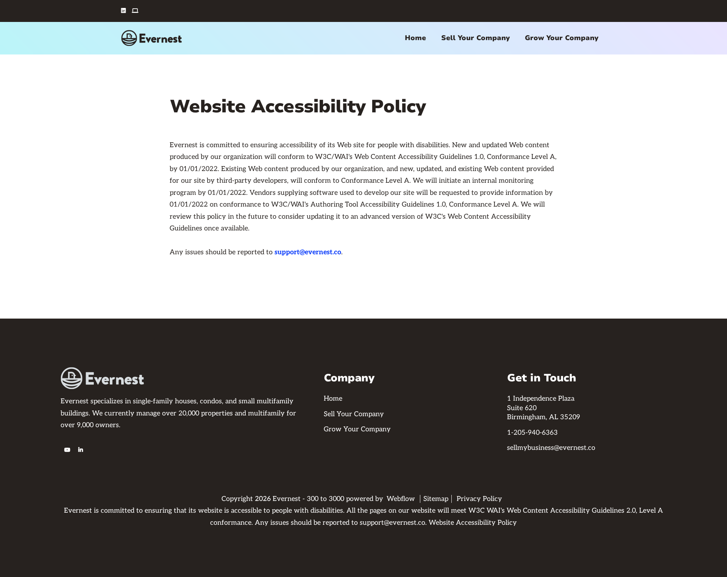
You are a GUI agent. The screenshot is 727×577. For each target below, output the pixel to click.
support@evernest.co (308, 252)
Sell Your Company (475, 37)
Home (415, 37)
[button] (415, 38)
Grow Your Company (561, 37)
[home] (151, 38)
